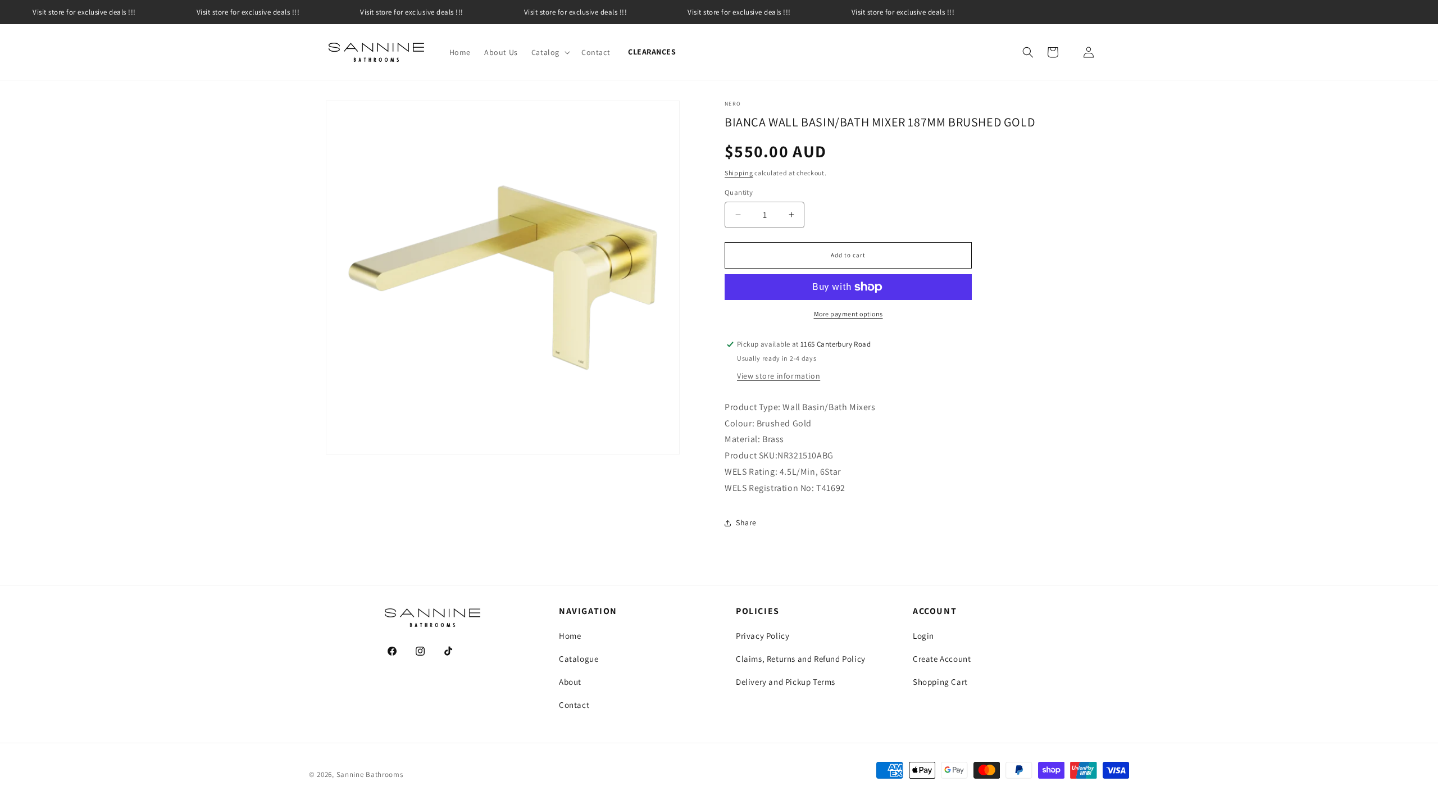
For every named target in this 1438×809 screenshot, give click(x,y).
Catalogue (578, 658)
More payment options (848, 314)
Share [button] (746, 522)
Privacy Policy (762, 635)
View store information (778, 376)
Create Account (942, 658)
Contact (574, 704)
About (570, 681)
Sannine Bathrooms (369, 774)
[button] (550, 52)
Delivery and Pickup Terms (785, 681)
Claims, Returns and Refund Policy (801, 658)
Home (570, 635)
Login (923, 635)
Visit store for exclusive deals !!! (84, 12)
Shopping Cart (940, 681)
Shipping (739, 173)
